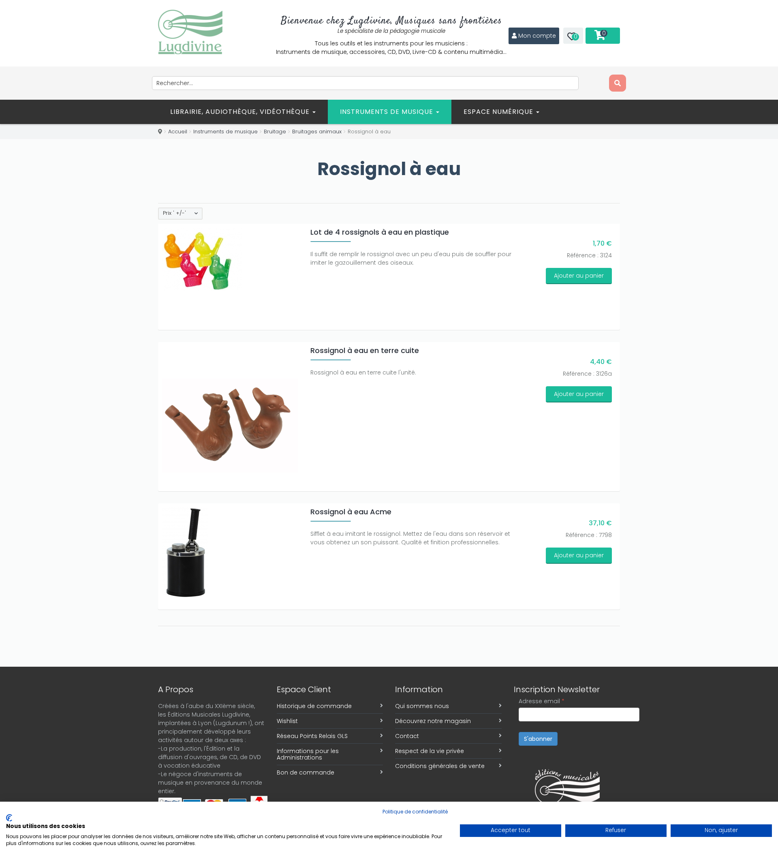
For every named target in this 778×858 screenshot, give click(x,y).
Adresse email (541, 701)
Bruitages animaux (317, 131)
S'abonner (538, 739)
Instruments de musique (387, 111)
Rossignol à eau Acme (350, 512)
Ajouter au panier (579, 276)
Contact (407, 736)
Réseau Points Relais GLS (312, 736)
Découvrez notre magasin (433, 721)
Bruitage (275, 131)
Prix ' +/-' (174, 213)
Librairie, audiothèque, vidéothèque (241, 111)
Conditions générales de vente (440, 766)
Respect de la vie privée (429, 751)
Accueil (177, 131)
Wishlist (287, 721)
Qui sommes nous (422, 706)
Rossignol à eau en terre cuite (364, 350)
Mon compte (537, 36)
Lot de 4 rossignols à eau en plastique (379, 232)
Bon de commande (305, 772)
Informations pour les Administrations (308, 754)
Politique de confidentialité (415, 811)
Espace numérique (499, 111)
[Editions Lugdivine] (190, 32)
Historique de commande (314, 706)
